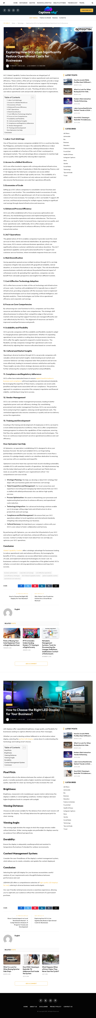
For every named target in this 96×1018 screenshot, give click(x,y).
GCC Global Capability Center (31, 575)
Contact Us (62, 18)
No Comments (32, 65)
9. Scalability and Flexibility (15, 118)
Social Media (67, 166)
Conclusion (8, 132)
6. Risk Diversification (14, 112)
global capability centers (50, 575)
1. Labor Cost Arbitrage (14, 100)
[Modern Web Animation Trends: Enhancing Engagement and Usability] (68, 101)
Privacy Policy (55, 1006)
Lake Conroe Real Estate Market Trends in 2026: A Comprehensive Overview (83, 109)
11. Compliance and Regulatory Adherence (20, 123)
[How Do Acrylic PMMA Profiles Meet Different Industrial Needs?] (68, 82)
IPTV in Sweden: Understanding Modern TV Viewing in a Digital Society (31, 644)
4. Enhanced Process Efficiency (17, 107)
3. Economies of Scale (14, 105)
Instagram (23, 3)
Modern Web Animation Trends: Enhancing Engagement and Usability (82, 100)
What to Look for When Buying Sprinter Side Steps (82, 90)
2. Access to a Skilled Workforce (17, 102)
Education (66, 145)
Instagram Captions (69, 157)
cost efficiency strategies (12, 575)
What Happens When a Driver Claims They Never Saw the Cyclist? (50, 969)
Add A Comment (31, 663)
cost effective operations (43, 572)
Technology (72, 3)
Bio (65, 139)
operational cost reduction (12, 578)
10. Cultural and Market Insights (17, 121)
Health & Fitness (59, 3)
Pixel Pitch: (8, 750)
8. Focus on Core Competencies (17, 116)
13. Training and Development (16, 128)
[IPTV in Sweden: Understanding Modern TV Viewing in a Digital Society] (31, 633)
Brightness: (8, 753)
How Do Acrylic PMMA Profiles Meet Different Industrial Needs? (82, 81)
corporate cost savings (26, 572)
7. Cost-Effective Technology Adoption (19, 114)
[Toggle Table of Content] (32, 97)
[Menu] (4, 2)
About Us (33, 1006)
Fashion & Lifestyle (44, 3)
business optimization (10, 572)
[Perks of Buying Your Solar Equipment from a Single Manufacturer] (11, 633)
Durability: (8, 760)
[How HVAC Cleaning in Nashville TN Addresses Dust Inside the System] (68, 119)
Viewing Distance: (10, 755)
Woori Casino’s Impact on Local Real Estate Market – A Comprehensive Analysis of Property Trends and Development (18, 922)
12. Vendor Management (14, 125)
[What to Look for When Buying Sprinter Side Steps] (68, 91)
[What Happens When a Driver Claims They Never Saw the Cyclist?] (50, 959)
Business (55, 18)
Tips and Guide (68, 172)
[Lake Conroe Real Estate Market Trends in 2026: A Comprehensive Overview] (68, 110)
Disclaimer (43, 1006)
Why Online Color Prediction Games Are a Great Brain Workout (44, 598)
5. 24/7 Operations (13, 109)
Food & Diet (67, 151)
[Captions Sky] (48, 10)
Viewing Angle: (9, 758)
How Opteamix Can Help (14, 130)
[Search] (92, 3)
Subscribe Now (87, 10)
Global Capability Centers (12, 550)
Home (16, 3)
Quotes (32, 3)
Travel (82, 3)
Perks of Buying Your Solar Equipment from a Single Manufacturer (11, 643)
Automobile (67, 136)
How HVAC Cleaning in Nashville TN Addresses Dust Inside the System (82, 119)
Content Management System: (14, 762)
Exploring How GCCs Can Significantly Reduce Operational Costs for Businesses (45, 920)
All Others (66, 133)
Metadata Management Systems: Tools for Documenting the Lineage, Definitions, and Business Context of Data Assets (50, 647)
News (65, 160)
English (14, 65)
